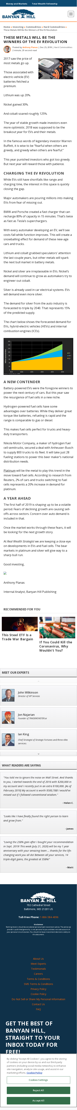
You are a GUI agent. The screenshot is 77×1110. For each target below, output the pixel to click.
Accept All (38, 1100)
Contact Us (38, 1004)
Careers (38, 973)
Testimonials (38, 968)
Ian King (23, 734)
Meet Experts (38, 963)
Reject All (38, 1090)
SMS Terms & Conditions (38, 984)
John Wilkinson (28, 692)
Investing (18, 26)
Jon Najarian (26, 715)
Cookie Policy (38, 994)
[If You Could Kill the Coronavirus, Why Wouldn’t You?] (57, 628)
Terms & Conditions (38, 979)
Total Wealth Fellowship (44, 3)
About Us (38, 958)
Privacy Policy (38, 989)
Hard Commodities (54, 26)
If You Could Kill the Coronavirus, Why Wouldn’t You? (55, 646)
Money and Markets (16, 3)
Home (7, 26)
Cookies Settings (38, 1080)
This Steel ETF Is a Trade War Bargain (17, 637)
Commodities (33, 26)
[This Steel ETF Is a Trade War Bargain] (20, 624)
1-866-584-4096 (49, 917)
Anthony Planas (30, 47)
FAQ (38, 1009)
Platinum (10, 471)
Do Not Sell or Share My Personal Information (38, 999)
